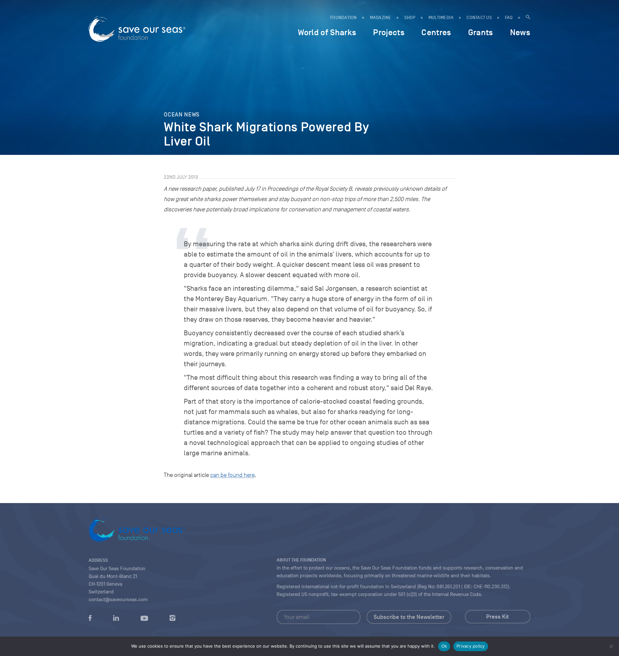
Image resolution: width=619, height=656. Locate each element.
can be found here (232, 475)
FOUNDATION (343, 17)
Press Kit (497, 616)
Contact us (479, 17)
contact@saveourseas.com (118, 599)
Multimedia (441, 17)
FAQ (509, 17)
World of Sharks (327, 32)
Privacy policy (471, 646)
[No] (611, 646)
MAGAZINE (380, 17)
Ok (444, 646)
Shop (410, 17)
